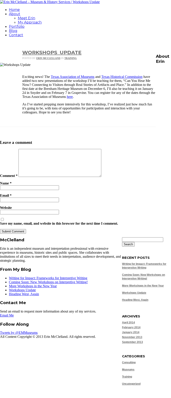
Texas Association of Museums (72, 77)
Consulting (129, 362)
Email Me (7, 315)
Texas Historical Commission (121, 77)
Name (6, 183)
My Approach (30, 22)
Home (14, 10)
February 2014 (131, 327)
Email (6, 195)
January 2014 (130, 332)
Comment (9, 176)
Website (6, 208)
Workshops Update (51, 52)
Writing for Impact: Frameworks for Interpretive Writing (48, 278)
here (70, 97)
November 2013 (132, 337)
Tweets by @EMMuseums (19, 333)
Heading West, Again (135, 299)
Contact (16, 35)
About (14, 14)
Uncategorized (131, 383)
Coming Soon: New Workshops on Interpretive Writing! (48, 282)
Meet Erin (26, 18)
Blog (13, 31)
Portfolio (16, 26)
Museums (128, 369)
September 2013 (132, 342)
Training (70, 58)
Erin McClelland (48, 58)
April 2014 (128, 322)
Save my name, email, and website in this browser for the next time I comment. (59, 223)
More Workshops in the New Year (143, 285)
